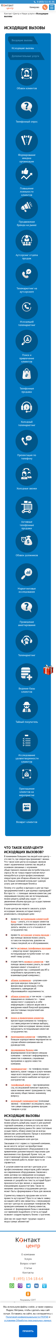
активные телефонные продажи (34, 948)
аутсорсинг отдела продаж (35, 934)
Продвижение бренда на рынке (26, 223)
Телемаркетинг (26, 655)
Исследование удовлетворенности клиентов (27, 758)
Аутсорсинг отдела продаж (27, 256)
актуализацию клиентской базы (30, 920)
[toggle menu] (52, 7)
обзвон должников (21, 980)
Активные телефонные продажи (27, 525)
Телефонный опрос (27, 121)
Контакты (28, 1272)
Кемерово (34, 7)
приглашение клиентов (23, 1036)
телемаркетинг (19, 1068)
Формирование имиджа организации (26, 158)
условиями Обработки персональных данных (27, 1320)
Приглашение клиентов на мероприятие (26, 792)
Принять (28, 1331)
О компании (28, 1254)
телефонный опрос (21, 1084)
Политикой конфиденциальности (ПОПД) (27, 1317)
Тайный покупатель (27, 722)
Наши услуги (28, 13)
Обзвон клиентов (27, 88)
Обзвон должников (27, 555)
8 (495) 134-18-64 (28, 1278)
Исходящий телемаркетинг (26, 323)
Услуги (28, 1259)
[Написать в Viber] (20, 1288)
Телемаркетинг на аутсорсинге (26, 290)
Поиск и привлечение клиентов (26, 358)
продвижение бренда (22, 1050)
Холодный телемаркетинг (26, 423)
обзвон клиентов (20, 996)
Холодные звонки (27, 488)
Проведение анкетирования (26, 623)
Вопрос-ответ (28, 1263)
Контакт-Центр (12, 13)
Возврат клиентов (26, 822)
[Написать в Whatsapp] (12, 1288)
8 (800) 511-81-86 (46, 1)
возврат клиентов (33, 961)
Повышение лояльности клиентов (26, 192)
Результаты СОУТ (28, 1299)
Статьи (28, 1268)
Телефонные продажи (27, 390)
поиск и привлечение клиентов (27, 1017)
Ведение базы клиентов (27, 690)
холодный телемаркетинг (24, 1100)
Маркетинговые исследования (27, 590)
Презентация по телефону (26, 456)
